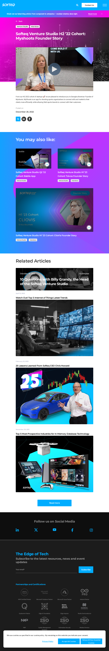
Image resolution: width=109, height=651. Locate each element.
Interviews (35, 27)
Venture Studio (22, 27)
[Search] (77, 5)
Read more (92, 14)
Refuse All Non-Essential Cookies (91, 641)
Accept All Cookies (69, 641)
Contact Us (89, 5)
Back (20, 21)
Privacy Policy (47, 641)
